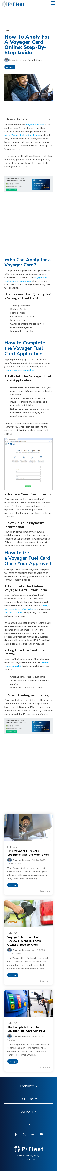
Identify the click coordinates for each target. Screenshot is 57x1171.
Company (27, 1099)
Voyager (10, 67)
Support (27, 1111)
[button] (53, 2)
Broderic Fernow (18, 60)
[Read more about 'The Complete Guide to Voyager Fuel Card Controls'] (28, 1003)
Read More (45, 891)
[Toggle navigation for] (28, 1126)
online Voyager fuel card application (22, 135)
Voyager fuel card (35, 124)
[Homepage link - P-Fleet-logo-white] (28, 1151)
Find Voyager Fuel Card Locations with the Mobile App (28, 853)
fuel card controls (13, 612)
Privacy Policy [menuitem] (32, 1155)
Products (27, 1086)
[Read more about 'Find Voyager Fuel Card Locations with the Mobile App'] (28, 827)
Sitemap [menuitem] (20, 1155)
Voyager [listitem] (13, 885)
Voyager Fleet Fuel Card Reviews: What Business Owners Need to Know (24, 941)
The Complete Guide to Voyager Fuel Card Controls (26, 1029)
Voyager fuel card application (19, 370)
